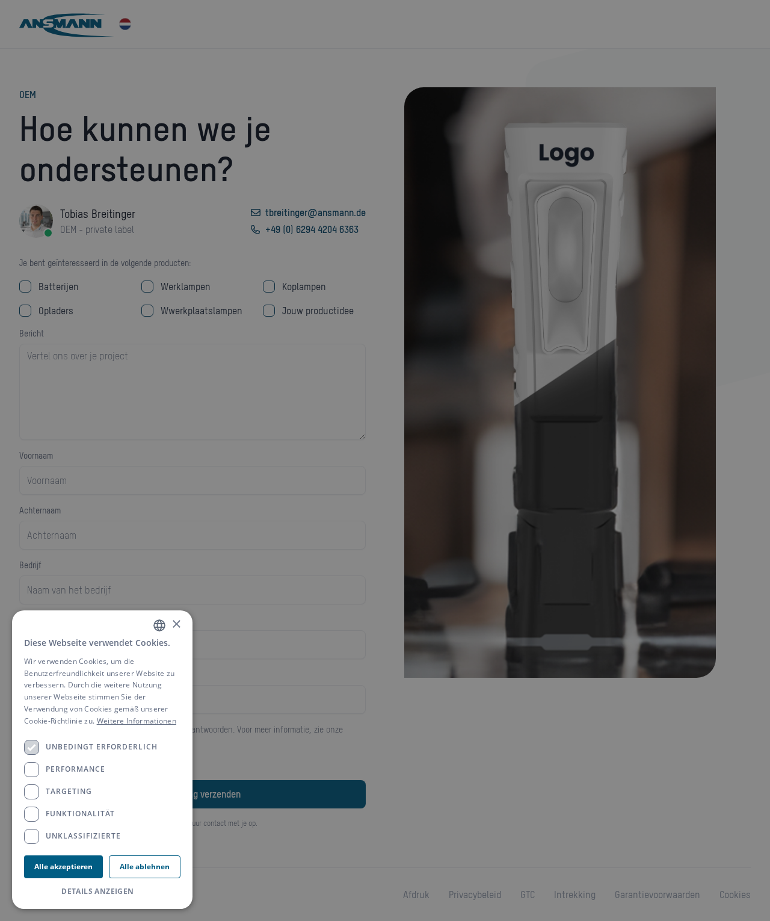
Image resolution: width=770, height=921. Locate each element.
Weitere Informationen (136, 721)
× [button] (175, 624)
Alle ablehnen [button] (145, 866)
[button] (102, 891)
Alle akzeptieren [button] (63, 866)
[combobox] (159, 625)
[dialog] (102, 759)
